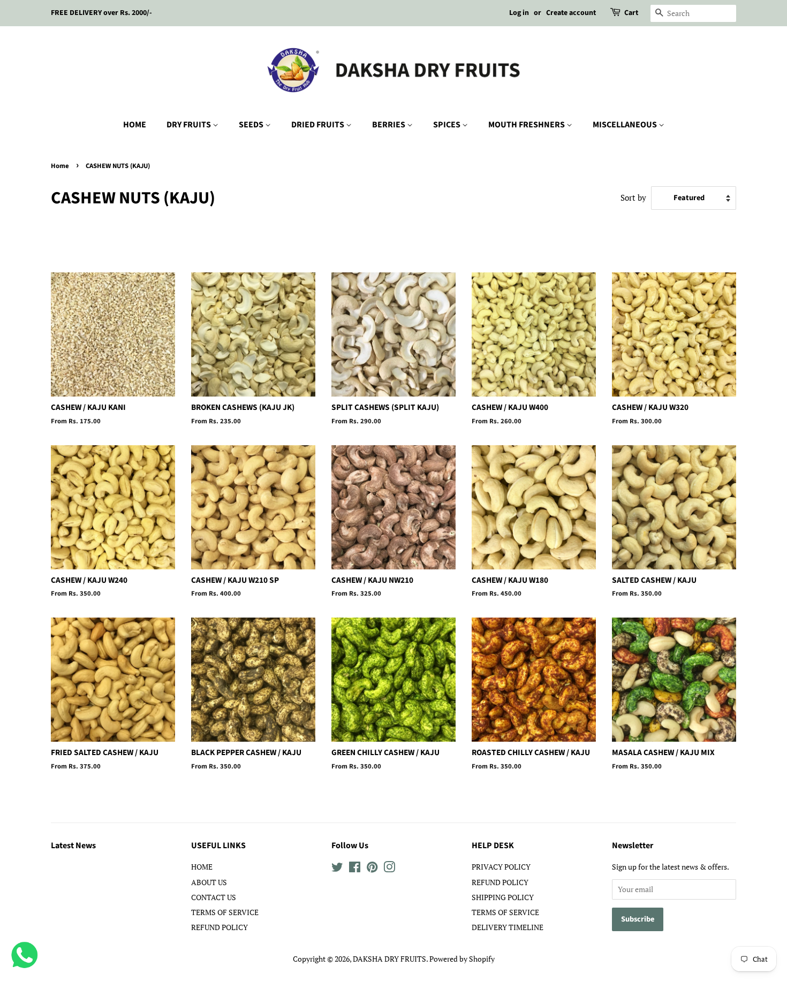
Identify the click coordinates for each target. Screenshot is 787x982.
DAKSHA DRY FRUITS (389, 959)
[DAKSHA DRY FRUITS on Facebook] (355, 869)
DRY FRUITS (190, 125)
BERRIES (389, 125)
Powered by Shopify (462, 959)
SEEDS (252, 125)
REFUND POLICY (219, 927)
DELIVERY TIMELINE (507, 927)
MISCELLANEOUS (626, 125)
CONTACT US (213, 897)
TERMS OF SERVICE (225, 912)
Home (60, 166)
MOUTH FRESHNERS (527, 125)
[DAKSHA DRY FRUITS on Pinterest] (372, 869)
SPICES (447, 125)
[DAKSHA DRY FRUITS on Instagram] (389, 869)
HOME (134, 125)
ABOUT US (209, 882)
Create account (571, 12)
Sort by (633, 197)
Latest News (73, 845)
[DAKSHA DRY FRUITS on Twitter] (337, 869)
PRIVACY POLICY (501, 867)
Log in (519, 12)
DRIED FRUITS (318, 125)
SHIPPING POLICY (503, 897)
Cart (631, 12)
